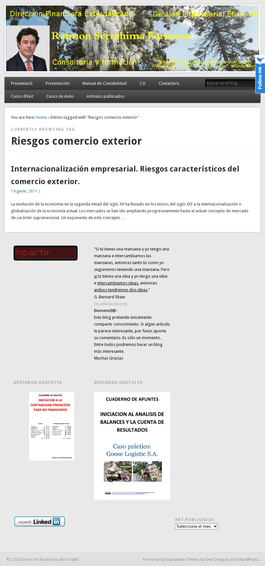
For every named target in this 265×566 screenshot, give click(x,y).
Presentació (22, 83)
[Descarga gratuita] (52, 426)
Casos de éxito (60, 96)
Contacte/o (169, 83)
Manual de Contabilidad (104, 83)
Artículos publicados (105, 96)
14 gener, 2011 (24, 191)
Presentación (57, 83)
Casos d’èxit (22, 96)
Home (41, 117)
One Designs (217, 559)
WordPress (248, 559)
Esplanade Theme (182, 559)
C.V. (143, 83)
